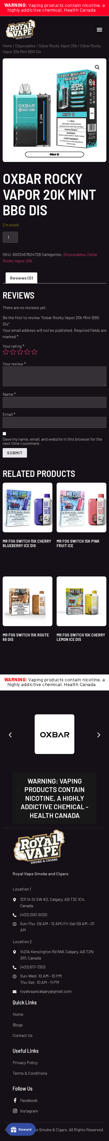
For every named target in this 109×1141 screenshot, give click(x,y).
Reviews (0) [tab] (21, 277)
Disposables (25, 45)
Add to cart (37, 236)
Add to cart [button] (18, 558)
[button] (99, 29)
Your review (14, 364)
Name (9, 394)
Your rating (13, 346)
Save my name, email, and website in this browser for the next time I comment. (52, 441)
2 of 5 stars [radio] (13, 352)
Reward (25, 1129)
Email (9, 414)
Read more (71, 558)
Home (7, 45)
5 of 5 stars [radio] (34, 352)
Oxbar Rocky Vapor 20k (58, 45)
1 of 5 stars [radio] (6, 352)
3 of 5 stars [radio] (20, 352)
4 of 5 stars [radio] (27, 352)
